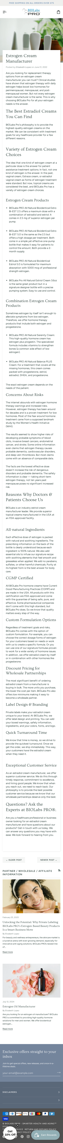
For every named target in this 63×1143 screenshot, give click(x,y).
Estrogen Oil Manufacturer (19, 1006)
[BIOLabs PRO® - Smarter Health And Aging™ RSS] (59, 870)
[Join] (57, 1072)
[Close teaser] (17, 1125)
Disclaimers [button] (10, 1092)
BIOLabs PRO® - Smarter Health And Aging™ (31, 1123)
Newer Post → (48, 860)
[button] (31, 1100)
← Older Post (14, 860)
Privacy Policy (22, 1132)
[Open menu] (7, 12)
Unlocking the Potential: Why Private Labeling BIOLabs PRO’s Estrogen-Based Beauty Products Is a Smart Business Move (31, 926)
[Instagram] (28, 1136)
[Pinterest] (22, 1136)
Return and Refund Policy (40, 1129)
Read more (8, 952)
